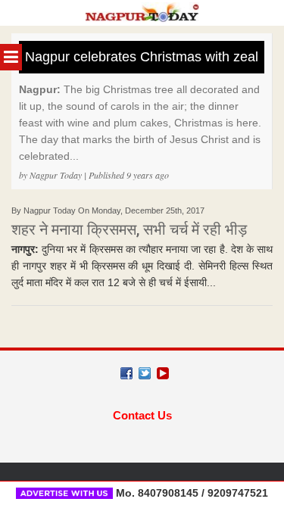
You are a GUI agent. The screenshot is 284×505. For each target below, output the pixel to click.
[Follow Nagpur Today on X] (145, 373)
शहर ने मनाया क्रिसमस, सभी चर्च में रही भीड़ (129, 229)
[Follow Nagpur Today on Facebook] (126, 373)
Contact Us (142, 415)
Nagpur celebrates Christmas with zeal (141, 56)
